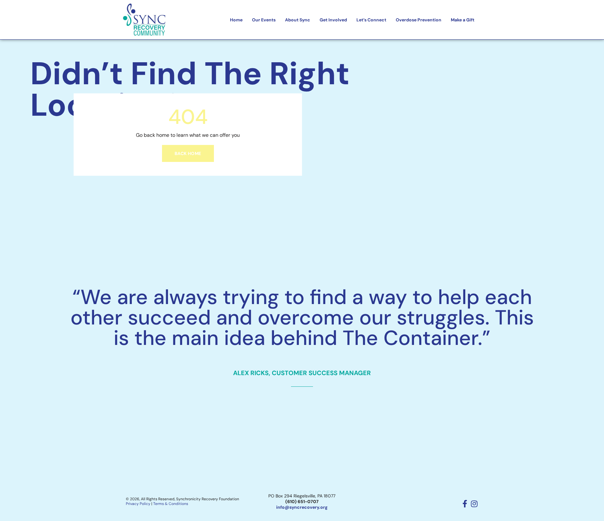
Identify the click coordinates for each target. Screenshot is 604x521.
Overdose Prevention (418, 20)
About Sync (297, 20)
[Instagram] (474, 503)
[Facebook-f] (465, 503)
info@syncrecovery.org (301, 507)
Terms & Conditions (170, 503)
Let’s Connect (371, 20)
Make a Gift (462, 20)
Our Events (264, 20)
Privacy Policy (138, 503)
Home (236, 20)
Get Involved (333, 20)
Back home (188, 153)
